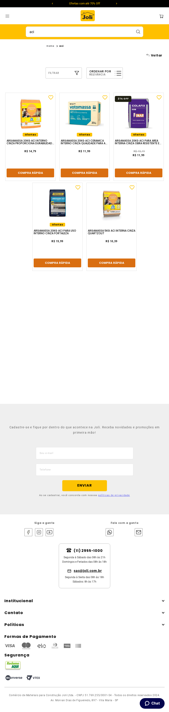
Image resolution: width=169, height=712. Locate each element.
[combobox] (84, 31)
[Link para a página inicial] (50, 46)
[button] (64, 73)
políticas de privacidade (114, 495)
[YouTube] (49, 532)
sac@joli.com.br (88, 571)
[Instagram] (39, 532)
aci (61, 46)
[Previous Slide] (52, 3)
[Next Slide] (117, 3)
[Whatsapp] (108, 532)
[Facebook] (28, 532)
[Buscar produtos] (138, 32)
